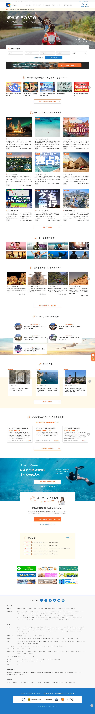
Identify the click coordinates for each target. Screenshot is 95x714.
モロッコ (66, 619)
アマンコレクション (25, 682)
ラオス (77, 641)
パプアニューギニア (37, 661)
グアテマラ (29, 651)
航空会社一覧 (9, 672)
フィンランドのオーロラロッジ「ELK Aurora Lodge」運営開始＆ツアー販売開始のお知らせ (54, 548)
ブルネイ (30, 643)
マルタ (23, 627)
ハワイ (18, 664)
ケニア (34, 638)
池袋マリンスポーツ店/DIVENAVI (40, 608)
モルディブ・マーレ (78, 611)
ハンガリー (30, 629)
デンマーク (69, 629)
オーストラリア (72, 619)
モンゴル (82, 641)
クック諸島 (42, 659)
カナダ (28, 648)
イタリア (19, 627)
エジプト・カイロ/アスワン (35, 611)
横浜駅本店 (19, 608)
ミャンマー (19, 643)
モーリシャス (25, 656)
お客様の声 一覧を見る (47, 448)
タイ (23, 641)
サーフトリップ (16, 682)
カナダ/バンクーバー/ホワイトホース (59, 617)
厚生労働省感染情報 (69, 672)
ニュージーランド (28, 661)
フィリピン (27, 641)
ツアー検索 (28, 5)
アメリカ (18, 648)
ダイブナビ (9, 682)
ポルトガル (33, 627)
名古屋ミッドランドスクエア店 (54, 608)
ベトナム (19, 641)
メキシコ (19, 651)
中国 (34, 643)
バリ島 (38, 641)
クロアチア (35, 631)
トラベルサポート (38, 693)
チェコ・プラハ (52, 611)
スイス (81, 627)
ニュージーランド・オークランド (45, 613)
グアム (51, 659)
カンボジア (33, 641)
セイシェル (32, 656)
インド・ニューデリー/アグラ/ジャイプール (67, 615)
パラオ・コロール (39, 619)
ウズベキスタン (51, 646)
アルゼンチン (78, 651)
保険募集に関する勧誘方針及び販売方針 (45, 672)
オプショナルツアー (68, 5)
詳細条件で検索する (38, 58)
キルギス (57, 646)
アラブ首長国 (19, 635)
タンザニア (39, 638)
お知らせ (23, 693)
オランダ (52, 627)
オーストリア (23, 629)
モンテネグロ (48, 631)
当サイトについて (78, 672)
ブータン (24, 643)
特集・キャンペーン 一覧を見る (47, 101)
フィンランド (56, 629)
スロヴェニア (41, 631)
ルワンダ (76, 638)
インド (62, 641)
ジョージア (44, 646)
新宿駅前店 (25, 608)
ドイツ (38, 627)
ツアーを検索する (47, 227)
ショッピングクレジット (70, 682)
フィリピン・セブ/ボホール (22, 615)
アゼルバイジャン (36, 646)
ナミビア (64, 638)
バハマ (40, 651)
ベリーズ (24, 651)
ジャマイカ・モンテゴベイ (29, 619)
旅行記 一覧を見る (47, 402)
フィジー (31, 659)
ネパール (67, 641)
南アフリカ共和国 (46, 638)
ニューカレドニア (24, 659)
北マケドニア (67, 631)
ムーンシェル (33, 682)
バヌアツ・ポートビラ (49, 619)
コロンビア (25, 653)
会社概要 (66, 693)
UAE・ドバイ (44, 611)
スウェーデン (63, 629)
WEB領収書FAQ (22, 674)
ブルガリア (55, 631)
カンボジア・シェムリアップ (35, 615)
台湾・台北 (31, 617)
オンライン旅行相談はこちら (47, 524)
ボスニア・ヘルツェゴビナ (76, 631)
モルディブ (19, 656)
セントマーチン (57, 651)
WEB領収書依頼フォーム (12, 674)
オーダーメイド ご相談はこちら (47, 519)
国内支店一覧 (42, 486)
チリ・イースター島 (59, 619)
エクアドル (19, 653)
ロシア (18, 646)
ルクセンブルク (64, 627)
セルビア (19, 633)
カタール (25, 635)
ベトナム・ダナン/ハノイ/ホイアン (70, 613)
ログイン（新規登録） (83, 1)
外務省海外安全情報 (59, 672)
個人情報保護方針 (59, 693)
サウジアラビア (41, 635)
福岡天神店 (73, 608)
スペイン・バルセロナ (68, 611)
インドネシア (54, 615)
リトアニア (24, 631)
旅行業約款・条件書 (48, 693)
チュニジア (29, 638)
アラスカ (24, 648)
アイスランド (49, 629)
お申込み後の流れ (17, 672)
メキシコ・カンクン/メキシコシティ (76, 617)
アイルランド (76, 627)
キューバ (45, 651)
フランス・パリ (59, 611)
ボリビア (67, 651)
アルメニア (29, 646)
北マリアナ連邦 (57, 659)
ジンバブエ (59, 638)
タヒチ (18, 659)
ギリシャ (30, 631)
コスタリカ (35, 651)
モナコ (47, 627)
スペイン (28, 627)
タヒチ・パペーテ (33, 613)
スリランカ (72, 641)
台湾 (37, 643)
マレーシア (50, 641)
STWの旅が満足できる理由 (47, 482)
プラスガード (32, 672)
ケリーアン (40, 682)
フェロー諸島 (24, 633)
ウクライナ (23, 646)
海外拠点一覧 (52, 486)
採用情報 (72, 693)
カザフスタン (63, 646)
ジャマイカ (50, 651)
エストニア (81, 629)
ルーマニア (61, 631)
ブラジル (72, 651)
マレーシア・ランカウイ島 (22, 617)
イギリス (70, 627)
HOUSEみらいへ (47, 682)
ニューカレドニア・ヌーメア (23, 613)
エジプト (19, 638)
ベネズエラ (31, 653)
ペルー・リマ (19, 619)
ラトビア (19, 631)
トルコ (30, 635)
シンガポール (56, 641)
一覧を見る (67, 537)
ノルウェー (75, 629)
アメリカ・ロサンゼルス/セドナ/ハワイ (43, 617)
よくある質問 (29, 693)
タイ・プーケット (46, 615)
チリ (84, 651)
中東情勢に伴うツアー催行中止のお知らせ (48, 542)
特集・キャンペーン (57, 5)
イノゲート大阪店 (65, 608)
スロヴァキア (42, 629)
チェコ (18, 629)
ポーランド (36, 629)
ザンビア (53, 638)
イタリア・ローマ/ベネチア (22, 611)
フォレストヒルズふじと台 (57, 682)
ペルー (63, 651)
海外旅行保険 (25, 672)
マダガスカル (70, 638)
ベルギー (57, 627)
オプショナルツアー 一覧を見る (47, 306)
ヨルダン (35, 635)
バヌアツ (36, 659)
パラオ (47, 659)
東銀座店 (30, 608)
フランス (43, 627)
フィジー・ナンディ (57, 613)
